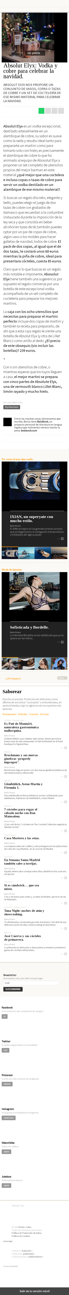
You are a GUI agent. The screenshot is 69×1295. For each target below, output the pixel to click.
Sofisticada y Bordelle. (29, 627)
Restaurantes (10, 714)
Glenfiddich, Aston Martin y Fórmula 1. (23, 785)
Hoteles (7, 720)
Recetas (44, 714)
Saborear (12, 691)
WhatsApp (41, 111)
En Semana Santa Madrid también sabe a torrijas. (22, 861)
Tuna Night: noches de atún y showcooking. (24, 912)
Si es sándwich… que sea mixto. (21, 887)
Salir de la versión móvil (35, 1291)
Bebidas (22, 714)
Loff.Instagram (35, 678)
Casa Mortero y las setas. (22, 838)
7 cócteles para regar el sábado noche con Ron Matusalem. (20, 813)
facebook (61, 111)
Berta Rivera (15, 525)
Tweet (54, 111)
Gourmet (34, 714)
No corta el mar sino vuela (17, 459)
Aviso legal (9, 1241)
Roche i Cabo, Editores (34, 1211)
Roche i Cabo (25, 1227)
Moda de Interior (12, 569)
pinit (48, 111)
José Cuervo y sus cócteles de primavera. (22, 937)
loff (12, 3)
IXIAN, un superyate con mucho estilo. (31, 518)
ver (60, 538)
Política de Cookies (21, 1236)
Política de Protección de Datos (26, 1233)
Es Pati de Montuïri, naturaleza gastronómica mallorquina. (21, 727)
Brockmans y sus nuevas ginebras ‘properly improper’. (21, 759)
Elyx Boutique (11, 406)
